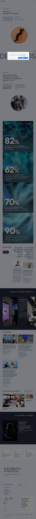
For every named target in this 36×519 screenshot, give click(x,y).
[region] (18, 56)
